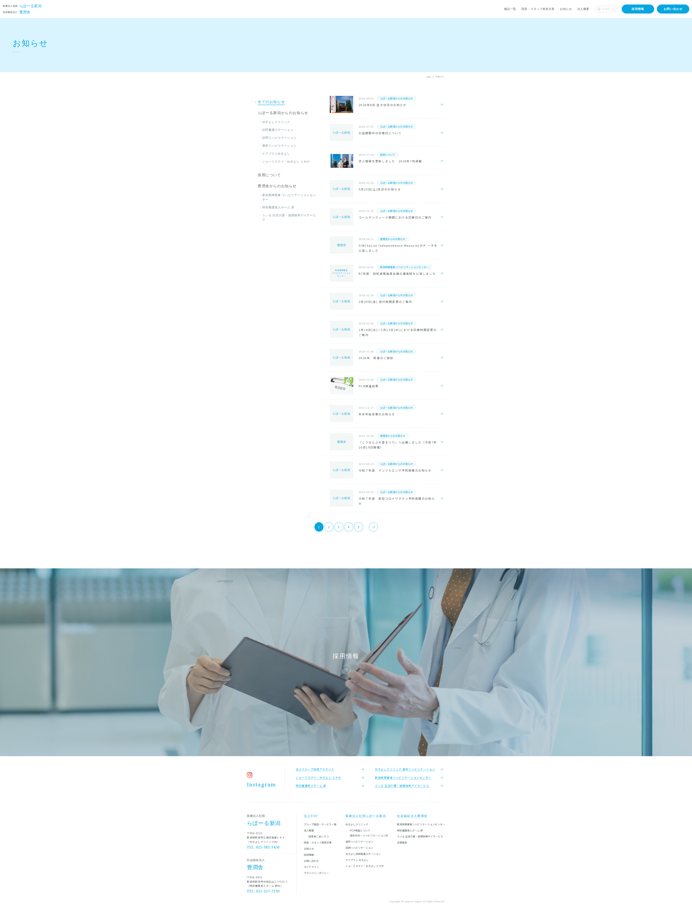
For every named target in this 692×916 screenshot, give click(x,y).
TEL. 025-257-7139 (263, 891)
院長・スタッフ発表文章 (538, 9)
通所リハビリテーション (279, 146)
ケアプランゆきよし (276, 154)
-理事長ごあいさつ (318, 836)
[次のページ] (373, 526)
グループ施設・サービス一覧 (320, 824)
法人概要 (583, 9)
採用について (269, 175)
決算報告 (402, 842)
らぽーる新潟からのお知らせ (283, 112)
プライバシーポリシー (316, 873)
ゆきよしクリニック (276, 122)
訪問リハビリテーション (279, 138)
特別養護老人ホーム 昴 (278, 207)
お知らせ (566, 9)
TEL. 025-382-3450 (263, 847)
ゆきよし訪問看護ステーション (363, 854)
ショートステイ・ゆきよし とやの (286, 161)
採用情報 (309, 855)
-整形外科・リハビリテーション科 (368, 835)
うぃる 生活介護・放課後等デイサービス (289, 217)
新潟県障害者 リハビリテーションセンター (289, 197)
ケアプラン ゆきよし (357, 860)
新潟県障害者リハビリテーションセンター (421, 824)
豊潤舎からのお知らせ (277, 186)
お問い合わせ (311, 861)
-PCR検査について (359, 830)
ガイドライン (311, 867)
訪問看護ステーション (277, 130)
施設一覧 (510, 9)
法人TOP (311, 816)
